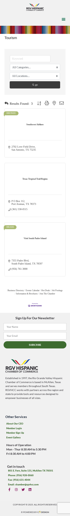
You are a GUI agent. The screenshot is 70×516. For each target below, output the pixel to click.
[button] (63, 19)
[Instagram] (16, 489)
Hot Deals (45, 290)
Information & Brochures (27, 293)
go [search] (36, 84)
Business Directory (16, 290)
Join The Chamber (47, 293)
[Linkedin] (30, 489)
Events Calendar (32, 290)
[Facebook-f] (9, 489)
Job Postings (57, 290)
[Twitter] (23, 489)
